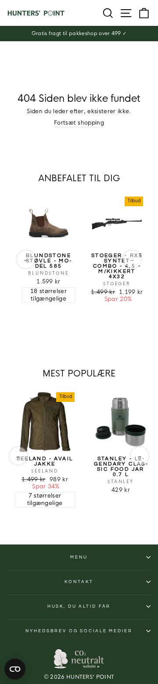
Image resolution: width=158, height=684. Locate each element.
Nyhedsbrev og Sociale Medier (78, 631)
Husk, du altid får (79, 606)
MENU (78, 557)
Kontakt (79, 582)
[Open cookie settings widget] (14, 669)
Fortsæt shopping (79, 122)
